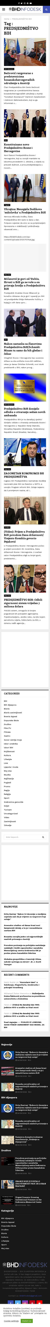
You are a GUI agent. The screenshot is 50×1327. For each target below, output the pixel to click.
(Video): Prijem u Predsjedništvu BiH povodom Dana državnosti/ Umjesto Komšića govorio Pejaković (24, 536)
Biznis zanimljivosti (13, 713)
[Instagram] (25, 1303)
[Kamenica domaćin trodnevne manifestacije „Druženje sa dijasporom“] (7, 1140)
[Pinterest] (32, 1303)
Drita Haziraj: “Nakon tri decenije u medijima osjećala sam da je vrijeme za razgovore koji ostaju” (25, 916)
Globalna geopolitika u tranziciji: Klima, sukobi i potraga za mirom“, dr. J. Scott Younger (22, 961)
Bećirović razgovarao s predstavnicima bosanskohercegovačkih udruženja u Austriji (19, 78)
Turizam (8, 810)
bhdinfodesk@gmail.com (30, 1296)
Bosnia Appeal (10, 716)
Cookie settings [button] (11, 1321)
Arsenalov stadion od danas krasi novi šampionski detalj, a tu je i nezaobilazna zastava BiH (23, 928)
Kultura (7, 755)
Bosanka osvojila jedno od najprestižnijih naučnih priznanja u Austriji (31, 1086)
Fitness (7, 732)
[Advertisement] (25, 660)
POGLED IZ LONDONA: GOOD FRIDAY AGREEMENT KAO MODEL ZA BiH (24, 1024)
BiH (6, 140)
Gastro (7, 736)
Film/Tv (7, 728)
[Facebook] (11, 1303)
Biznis (6, 709)
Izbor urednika (11, 744)
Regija (7, 790)
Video (6, 817)
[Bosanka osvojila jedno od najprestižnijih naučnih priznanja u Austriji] (7, 1087)
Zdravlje (7, 825)
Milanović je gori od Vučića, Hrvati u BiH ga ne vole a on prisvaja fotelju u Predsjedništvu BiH (24, 283)
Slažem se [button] (26, 1321)
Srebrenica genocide (13, 802)
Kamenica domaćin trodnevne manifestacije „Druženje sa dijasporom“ (29, 1139)
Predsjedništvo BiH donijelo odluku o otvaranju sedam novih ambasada (24, 412)
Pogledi (7, 205)
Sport (6, 798)
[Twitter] (18, 1303)
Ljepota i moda (11, 767)
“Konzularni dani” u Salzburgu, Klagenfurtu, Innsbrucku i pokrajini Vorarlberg (21, 985)
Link (6, 763)
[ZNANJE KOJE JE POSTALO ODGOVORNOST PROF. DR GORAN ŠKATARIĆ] (7, 1184)
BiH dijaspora (9, 69)
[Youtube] (39, 1303)
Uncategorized (11, 814)
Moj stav (7, 274)
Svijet (6, 806)
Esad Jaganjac (10, 1022)
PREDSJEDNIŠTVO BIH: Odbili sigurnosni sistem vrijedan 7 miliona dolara (23, 603)
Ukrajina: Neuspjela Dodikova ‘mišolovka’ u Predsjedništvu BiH (25, 210)
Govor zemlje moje (13, 740)
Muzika (7, 775)
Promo (7, 786)
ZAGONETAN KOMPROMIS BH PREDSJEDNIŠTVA (24, 474)
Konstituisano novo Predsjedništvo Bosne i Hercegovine (18, 147)
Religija (7, 794)
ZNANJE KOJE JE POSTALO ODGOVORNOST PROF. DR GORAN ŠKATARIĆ (30, 1183)
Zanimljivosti (10, 821)
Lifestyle (8, 759)
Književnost (9, 751)
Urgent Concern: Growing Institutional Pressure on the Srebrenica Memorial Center (28, 1199)
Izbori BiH (8, 748)
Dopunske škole (11, 720)
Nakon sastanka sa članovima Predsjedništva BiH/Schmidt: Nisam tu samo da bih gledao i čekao (23, 348)
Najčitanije (9, 779)
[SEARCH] (43, 837)
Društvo (7, 527)
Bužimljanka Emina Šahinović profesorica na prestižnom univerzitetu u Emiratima (24, 996)
